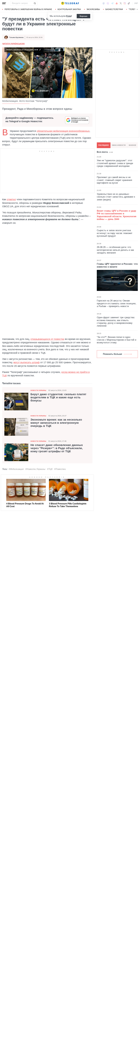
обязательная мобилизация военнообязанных (63, 131)
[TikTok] (129, 3)
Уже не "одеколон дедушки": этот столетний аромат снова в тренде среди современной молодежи (115, 163)
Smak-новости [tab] (119, 145)
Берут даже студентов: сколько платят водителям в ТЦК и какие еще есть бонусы (58, 397)
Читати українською (13, 44)
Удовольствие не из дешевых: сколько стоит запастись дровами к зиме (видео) (116, 197)
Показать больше (112, 354)
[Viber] (108, 3)
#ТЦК (49, 469)
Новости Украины (38, 390)
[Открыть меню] (4, 3)
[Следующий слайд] (137, 9)
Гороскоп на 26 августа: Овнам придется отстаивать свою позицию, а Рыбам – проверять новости (116, 303)
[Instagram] (125, 3)
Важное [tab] (132, 145)
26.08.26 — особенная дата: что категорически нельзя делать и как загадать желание (115, 250)
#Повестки (60, 469)
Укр (136, 3)
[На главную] (70, 3)
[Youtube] (117, 3)
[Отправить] (34, 3)
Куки (68, 16)
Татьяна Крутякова (16, 37)
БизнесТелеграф (114, 9)
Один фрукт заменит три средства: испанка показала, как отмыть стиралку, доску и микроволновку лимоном (116, 321)
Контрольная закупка (69, 9)
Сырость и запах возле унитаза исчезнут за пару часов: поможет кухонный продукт (114, 233)
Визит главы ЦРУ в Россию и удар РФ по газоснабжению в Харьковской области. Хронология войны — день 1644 (116, 215)
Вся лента (102, 152)
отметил (11, 199)
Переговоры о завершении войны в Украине (28, 9)
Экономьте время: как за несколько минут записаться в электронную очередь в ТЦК (56, 422)
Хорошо (83, 16)
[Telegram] (112, 3)
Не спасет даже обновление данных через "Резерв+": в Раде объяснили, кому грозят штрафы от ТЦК (56, 448)
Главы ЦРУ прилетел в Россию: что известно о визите (117, 265)
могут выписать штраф (26, 362)
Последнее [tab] (103, 145)
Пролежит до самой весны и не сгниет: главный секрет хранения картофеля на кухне (114, 180)
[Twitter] (121, 3)
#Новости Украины (35, 469)
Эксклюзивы (93, 9)
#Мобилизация (16, 469)
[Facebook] (104, 3)
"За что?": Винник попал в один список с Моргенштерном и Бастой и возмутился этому (116, 340)
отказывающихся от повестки (47, 339)
